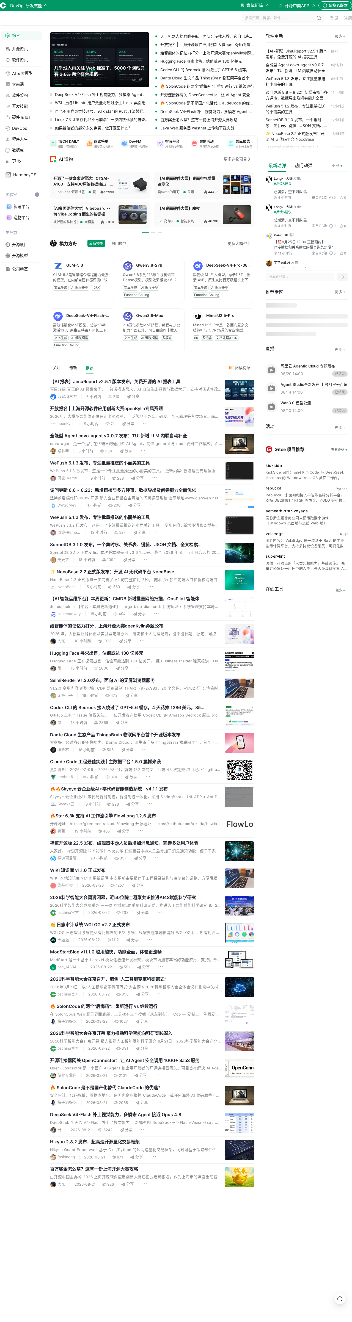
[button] (64, 143)
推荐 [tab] (90, 367)
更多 (340, 590)
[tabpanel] (152, 797)
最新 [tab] (73, 367)
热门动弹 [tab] (303, 165)
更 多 (337, 165)
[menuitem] (21, 35)
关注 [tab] (57, 367)
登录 (334, 18)
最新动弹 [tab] (277, 165)
